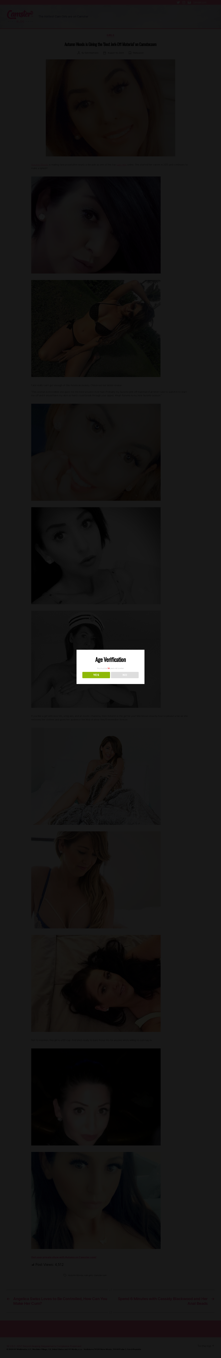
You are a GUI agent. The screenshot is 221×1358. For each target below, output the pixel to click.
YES (96, 675)
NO (125, 675)
